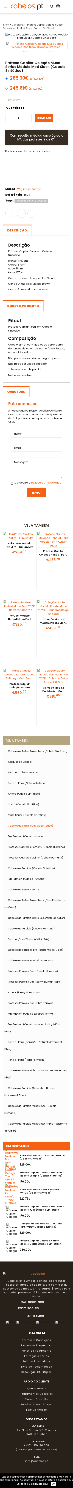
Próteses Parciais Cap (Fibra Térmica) (31, 1003)
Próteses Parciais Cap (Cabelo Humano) (33, 971)
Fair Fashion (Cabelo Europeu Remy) (30, 1013)
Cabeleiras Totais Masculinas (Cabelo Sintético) (38, 751)
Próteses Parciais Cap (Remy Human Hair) (34, 982)
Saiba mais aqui (38, 1484)
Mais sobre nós (33, 1302)
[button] (5, 6)
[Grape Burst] (25, 164)
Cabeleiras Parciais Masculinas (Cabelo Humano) (30, 1109)
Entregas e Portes (36, 1356)
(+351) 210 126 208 (36, 1445)
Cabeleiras (18, 24)
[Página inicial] (27, 6)
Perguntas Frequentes (36, 1345)
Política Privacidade (36, 1361)
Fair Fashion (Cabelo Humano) (27, 836)
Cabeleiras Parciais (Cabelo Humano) (31, 928)
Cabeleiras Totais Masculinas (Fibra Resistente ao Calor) (34, 903)
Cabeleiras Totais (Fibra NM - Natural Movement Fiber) (36, 1074)
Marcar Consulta (36, 1399)
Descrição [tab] (17, 230)
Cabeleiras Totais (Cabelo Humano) (30, 960)
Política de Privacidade (46, 482)
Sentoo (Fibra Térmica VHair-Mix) (28, 939)
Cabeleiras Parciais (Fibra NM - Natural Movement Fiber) (29, 1091)
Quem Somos (36, 1388)
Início (6, 24)
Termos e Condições (36, 1340)
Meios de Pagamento (36, 1350)
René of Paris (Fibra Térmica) (26, 1060)
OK (53, 1484)
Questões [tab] (16, 391)
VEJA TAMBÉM (17, 740)
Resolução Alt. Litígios (36, 1372)
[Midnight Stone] (12, 179)
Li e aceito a (38, 482)
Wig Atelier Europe (29, 189)
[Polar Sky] (25, 179)
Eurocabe (10, 1292)
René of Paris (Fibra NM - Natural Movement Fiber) (33, 1045)
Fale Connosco (36, 1410)
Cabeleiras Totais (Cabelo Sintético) (30, 825)
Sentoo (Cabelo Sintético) (24, 772)
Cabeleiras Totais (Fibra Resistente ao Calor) (35, 950)
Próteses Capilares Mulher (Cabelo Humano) (35, 857)
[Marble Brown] (52, 164)
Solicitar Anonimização (37, 1404)
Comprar (44, 118)
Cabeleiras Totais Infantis (23, 889)
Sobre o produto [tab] (23, 306)
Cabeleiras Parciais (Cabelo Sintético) (31, 868)
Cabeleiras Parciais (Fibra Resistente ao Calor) (36, 918)
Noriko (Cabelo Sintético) (23, 804)
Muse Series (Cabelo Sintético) (27, 815)
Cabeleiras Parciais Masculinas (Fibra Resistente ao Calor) (35, 1127)
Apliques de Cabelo (20, 762)
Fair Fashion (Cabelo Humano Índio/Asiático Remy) (33, 1028)
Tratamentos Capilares (36, 1394)
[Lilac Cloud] (39, 164)
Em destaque (17, 1146)
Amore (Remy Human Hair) (25, 992)
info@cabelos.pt (36, 1461)
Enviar (36, 493)
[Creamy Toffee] (12, 164)
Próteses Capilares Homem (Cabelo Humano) (36, 847)
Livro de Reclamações (36, 1366)
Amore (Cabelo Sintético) (24, 794)
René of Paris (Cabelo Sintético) (28, 783)
